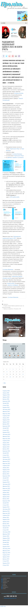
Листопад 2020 (6, 532)
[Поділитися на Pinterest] (12, 57)
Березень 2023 (6, 476)
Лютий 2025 (6, 428)
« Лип (4, 383)
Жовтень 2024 (6, 436)
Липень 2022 (6, 492)
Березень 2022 (6, 501)
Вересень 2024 (6, 438)
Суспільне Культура (17, 154)
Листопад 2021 (6, 509)
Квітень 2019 (6, 559)
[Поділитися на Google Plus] (9, 57)
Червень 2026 (6, 395)
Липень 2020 (6, 536)
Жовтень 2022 (6, 486)
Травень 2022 (6, 496)
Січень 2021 (6, 530)
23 (23, 374)
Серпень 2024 (6, 440)
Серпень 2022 (6, 490)
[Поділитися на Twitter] (6, 57)
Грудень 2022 (6, 482)
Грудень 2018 (6, 563)
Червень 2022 (6, 494)
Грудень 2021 (6, 507)
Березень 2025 (6, 426)
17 (3, 374)
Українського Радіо (15, 148)
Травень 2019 (6, 557)
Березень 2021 (6, 525)
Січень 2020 (6, 544)
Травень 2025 (6, 422)
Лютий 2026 (6, 403)
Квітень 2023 (6, 474)
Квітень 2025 (6, 424)
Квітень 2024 (6, 449)
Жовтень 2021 (6, 511)
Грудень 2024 (6, 432)
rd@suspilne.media (14, 197)
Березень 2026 (6, 401)
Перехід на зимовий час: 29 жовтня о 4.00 (12, 308)
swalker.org (3, 606)
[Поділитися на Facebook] (3, 57)
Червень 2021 (6, 519)
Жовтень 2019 (6, 550)
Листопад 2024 (6, 434)
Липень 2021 (6, 517)
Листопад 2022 (6, 484)
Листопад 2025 (6, 409)
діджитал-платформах (13, 285)
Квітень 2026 (6, 399)
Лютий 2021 (6, 528)
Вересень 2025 (6, 413)
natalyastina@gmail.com (10, 598)
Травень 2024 (6, 447)
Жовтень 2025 (6, 411)
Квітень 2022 (6, 498)
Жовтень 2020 (6, 534)
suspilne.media (10, 283)
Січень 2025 (6, 430)
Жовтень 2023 (6, 461)
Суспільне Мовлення (8, 269)
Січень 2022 (6, 505)
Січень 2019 (6, 561)
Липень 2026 (6, 393)
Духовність (6, 304)
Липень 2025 (6, 418)
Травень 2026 (6, 397)
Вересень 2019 (6, 552)
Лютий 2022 (6, 503)
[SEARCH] (26, 23)
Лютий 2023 (6, 478)
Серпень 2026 (6, 391)
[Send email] (16, 57)
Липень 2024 (6, 442)
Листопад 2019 (6, 548)
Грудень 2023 (6, 457)
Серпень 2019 (6, 555)
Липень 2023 (6, 467)
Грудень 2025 (6, 407)
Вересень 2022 (6, 488)
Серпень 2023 (6, 465)
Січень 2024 (6, 455)
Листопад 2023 (6, 459)
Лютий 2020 (6, 542)
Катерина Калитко (18, 93)
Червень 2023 (6, 469)
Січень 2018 (6, 565)
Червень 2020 (6, 538)
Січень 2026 (6, 405)
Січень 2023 (6, 480)
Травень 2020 (6, 540)
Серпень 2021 (6, 515)
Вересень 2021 (6, 513)
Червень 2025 (6, 420)
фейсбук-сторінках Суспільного (16, 157)
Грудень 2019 (6, 546)
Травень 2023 (6, 472)
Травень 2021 (6, 521)
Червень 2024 (6, 444)
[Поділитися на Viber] (19, 57)
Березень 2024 (6, 451)
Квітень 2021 (6, 523)
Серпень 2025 (6, 415)
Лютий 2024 (6, 453)
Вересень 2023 (6, 463)
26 (10, 376)
